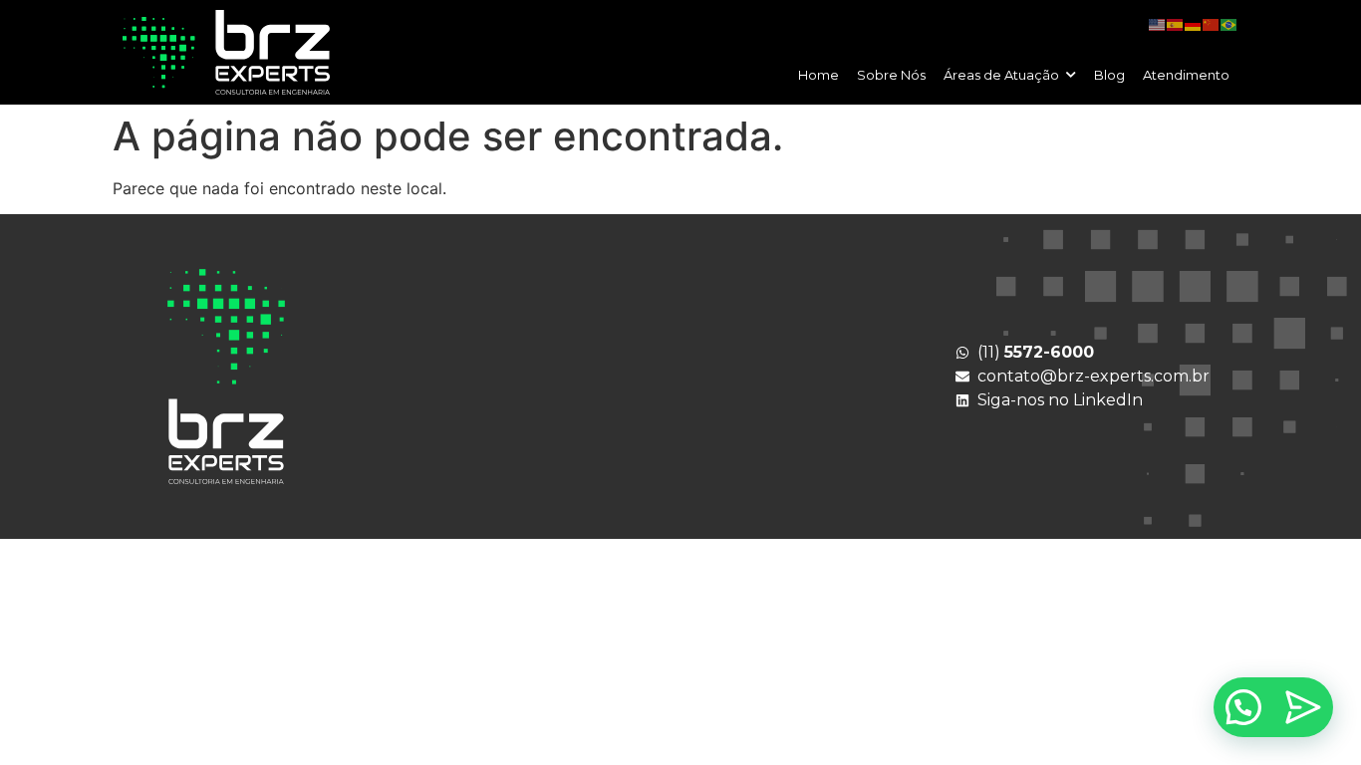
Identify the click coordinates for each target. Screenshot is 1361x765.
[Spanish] (1176, 24)
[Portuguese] (1229, 24)
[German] (1194, 24)
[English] (1158, 24)
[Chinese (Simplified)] (1212, 24)
